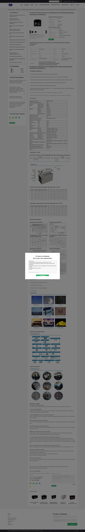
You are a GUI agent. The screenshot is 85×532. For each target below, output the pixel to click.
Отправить (42, 275)
